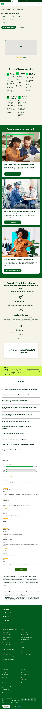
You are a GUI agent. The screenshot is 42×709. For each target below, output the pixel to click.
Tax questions (5, 687)
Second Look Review (6, 637)
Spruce (3, 671)
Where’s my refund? (25, 640)
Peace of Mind (5, 639)
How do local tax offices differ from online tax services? (16, 427)
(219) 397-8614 (6, 22)
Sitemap (4, 692)
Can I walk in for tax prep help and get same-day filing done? (19, 407)
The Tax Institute (24, 681)
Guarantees (23, 682)
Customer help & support (7, 686)
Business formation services (8, 659)
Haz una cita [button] (13, 222)
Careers (22, 672)
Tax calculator (24, 632)
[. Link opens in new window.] (6, 706)
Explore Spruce (33, 370)
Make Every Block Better (26, 671)
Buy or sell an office (25, 674)
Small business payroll (6, 657)
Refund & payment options (26, 637)
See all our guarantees (21, 338)
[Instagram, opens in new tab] (28, 699)
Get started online (12, 174)
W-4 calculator (24, 642)
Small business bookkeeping (8, 656)
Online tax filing (5, 630)
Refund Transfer (5, 674)
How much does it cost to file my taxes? (14, 439)
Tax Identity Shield (6, 640)
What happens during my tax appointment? (15, 395)
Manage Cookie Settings (26, 654)
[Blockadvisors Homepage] (21, 1)
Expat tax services (6, 644)
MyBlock (22, 629)
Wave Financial (5, 661)
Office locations (5, 689)
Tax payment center (25, 639)
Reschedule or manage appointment (9, 629)
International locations (7, 691)
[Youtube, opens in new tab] (32, 699)
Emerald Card (5, 672)
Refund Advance (5, 677)
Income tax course (25, 676)
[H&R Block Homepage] (14, 1)
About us (23, 669)
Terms (22, 650)
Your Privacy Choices (15, 706)
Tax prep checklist (24, 634)
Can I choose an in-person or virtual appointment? (18, 444)
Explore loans (5, 669)
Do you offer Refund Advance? (11, 450)
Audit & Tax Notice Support (7, 642)
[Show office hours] (27, 16)
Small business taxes (6, 654)
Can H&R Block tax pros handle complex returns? (17, 421)
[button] (37, 3)
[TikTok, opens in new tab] (22, 699)
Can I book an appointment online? (13, 433)
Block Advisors (5, 652)
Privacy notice (24, 652)
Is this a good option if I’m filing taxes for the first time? (19, 389)
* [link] (11, 91)
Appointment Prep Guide (26, 635)
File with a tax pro (5, 632)
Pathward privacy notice (26, 656)
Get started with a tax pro (9, 27)
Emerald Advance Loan (7, 676)
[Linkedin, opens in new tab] (35, 699)
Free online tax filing (6, 634)
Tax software (4, 635)
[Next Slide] (37, 361)
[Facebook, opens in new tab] (25, 699)
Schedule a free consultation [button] (13, 270)
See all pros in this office (23, 27)
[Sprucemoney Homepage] (27, 1)
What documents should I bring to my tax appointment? (15, 401)
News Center (23, 677)
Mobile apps (23, 630)
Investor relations (24, 679)
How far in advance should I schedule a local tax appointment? (17, 414)
